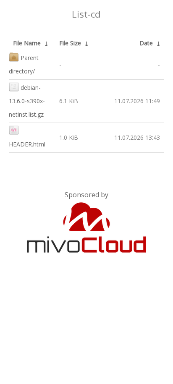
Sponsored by (86, 194)
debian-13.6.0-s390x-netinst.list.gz (27, 101)
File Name (27, 43)
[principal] (86, 251)
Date (146, 43)
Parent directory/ (24, 64)
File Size (70, 43)
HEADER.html (27, 144)
